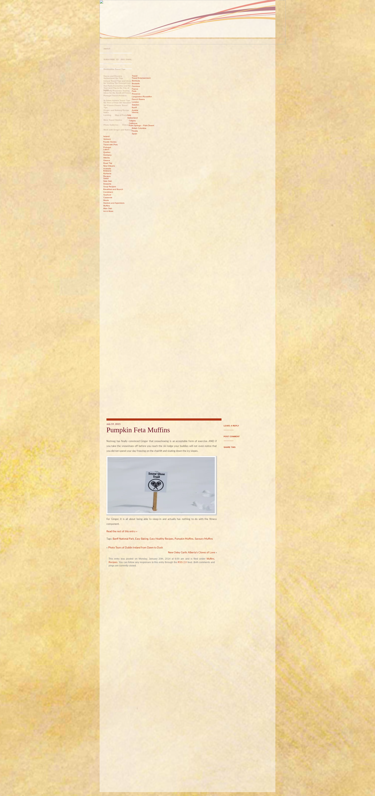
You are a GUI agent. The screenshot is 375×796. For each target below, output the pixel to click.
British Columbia (139, 128)
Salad (106, 178)
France (135, 89)
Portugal (107, 147)
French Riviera (138, 99)
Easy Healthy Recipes (161, 539)
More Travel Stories (113, 120)
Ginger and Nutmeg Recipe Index (116, 111)
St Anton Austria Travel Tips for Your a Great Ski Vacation (117, 101)
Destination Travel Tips (114, 69)
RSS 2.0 (182, 562)
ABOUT (107, 49)
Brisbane (107, 171)
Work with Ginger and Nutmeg (118, 130)
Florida (135, 131)
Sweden (135, 105)
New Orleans (109, 166)
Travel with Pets (110, 145)
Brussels (135, 83)
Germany (107, 155)
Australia (107, 169)
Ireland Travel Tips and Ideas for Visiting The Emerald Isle (117, 82)
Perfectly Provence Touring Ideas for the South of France (117, 92)
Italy (129, 115)
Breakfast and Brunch (113, 189)
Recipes (107, 176)
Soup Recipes (109, 186)
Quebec (107, 152)
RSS (123, 59)
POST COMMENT (232, 436)
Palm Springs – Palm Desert (141, 125)
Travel (134, 76)
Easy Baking (141, 539)
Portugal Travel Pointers (115, 95)
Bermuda (136, 81)
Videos (125, 125)
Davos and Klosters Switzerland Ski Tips (113, 77)
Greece (106, 160)
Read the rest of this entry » (121, 531)
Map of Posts (121, 115)
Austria (135, 110)
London (135, 102)
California (133, 123)
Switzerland (132, 118)
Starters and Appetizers (113, 203)
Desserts (107, 184)
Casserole (107, 197)
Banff (134, 107)
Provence (136, 94)
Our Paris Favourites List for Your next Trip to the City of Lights (117, 87)
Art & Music (108, 211)
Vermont (107, 139)
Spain (134, 134)
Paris (134, 91)
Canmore (136, 86)
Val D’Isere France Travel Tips (116, 106)
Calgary (132, 120)
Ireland (106, 136)
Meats (106, 200)
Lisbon (106, 149)
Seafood (107, 195)
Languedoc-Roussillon (142, 96)
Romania (107, 173)
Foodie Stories (109, 142)
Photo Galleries (111, 125)
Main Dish (107, 208)
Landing (107, 115)
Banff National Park (123, 539)
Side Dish (107, 181)
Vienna (135, 112)
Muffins (106, 206)
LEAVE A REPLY (231, 426)
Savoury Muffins (204, 539)
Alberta (106, 158)
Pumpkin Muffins (184, 539)
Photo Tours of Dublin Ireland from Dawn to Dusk (135, 547)
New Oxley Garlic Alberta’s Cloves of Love (191, 552)
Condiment (108, 192)
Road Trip (107, 163)
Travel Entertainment (141, 78)
